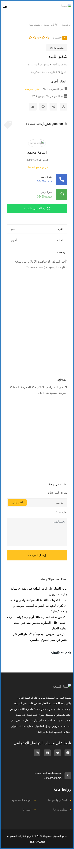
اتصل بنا (26, 809)
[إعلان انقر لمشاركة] (53, 107)
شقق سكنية (59, 64)
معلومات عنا (60, 809)
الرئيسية (66, 24)
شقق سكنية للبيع (38, 64)
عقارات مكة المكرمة (44, 72)
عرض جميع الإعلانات (37, 167)
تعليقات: (61, 512)
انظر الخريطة (32, 89)
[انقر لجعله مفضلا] (43, 107)
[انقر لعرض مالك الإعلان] (63, 107)
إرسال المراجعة (37, 555)
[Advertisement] (37, 330)
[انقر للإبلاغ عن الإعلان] (33, 107)
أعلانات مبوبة (51, 24)
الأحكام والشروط (57, 800)
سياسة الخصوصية (21, 800)
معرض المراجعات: (57, 492)
